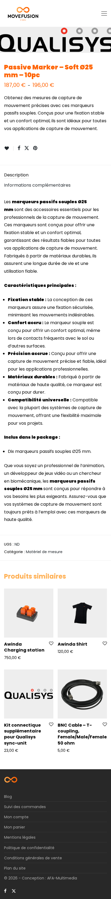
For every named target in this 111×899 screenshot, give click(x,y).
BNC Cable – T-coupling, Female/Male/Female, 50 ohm (83, 734)
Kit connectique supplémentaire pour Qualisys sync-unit (22, 734)
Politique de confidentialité (29, 847)
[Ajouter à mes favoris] (8, 148)
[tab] (55, 175)
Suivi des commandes (25, 806)
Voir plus (9, 657)
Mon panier (14, 827)
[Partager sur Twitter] (26, 148)
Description (16, 175)
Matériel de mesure (44, 551)
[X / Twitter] (14, 890)
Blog (8, 796)
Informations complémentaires (37, 185)
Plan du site (15, 868)
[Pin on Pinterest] (35, 148)
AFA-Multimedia (62, 878)
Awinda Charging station (24, 647)
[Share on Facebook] (19, 148)
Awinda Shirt (72, 644)
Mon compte (16, 817)
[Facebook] (5, 890)
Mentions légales (20, 837)
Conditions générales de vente (33, 858)
